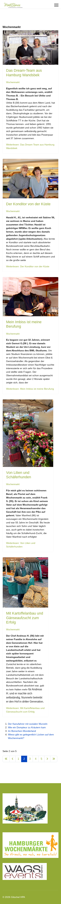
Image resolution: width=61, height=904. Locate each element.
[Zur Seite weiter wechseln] (47, 759)
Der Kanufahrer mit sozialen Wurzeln (27, 723)
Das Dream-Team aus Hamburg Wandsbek (24, 72)
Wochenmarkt (13, 82)
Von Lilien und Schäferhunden (18, 474)
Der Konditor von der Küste (28, 204)
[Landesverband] (30, 810)
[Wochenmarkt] (30, 845)
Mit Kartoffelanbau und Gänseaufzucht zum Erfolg (24, 617)
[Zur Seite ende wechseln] (53, 759)
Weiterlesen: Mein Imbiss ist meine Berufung (30, 388)
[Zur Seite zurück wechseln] (12, 759)
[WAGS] (30, 871)
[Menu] (56, 5)
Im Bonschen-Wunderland (22, 731)
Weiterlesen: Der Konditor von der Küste (27, 266)
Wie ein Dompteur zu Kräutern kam (27, 727)
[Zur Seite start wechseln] (6, 759)
